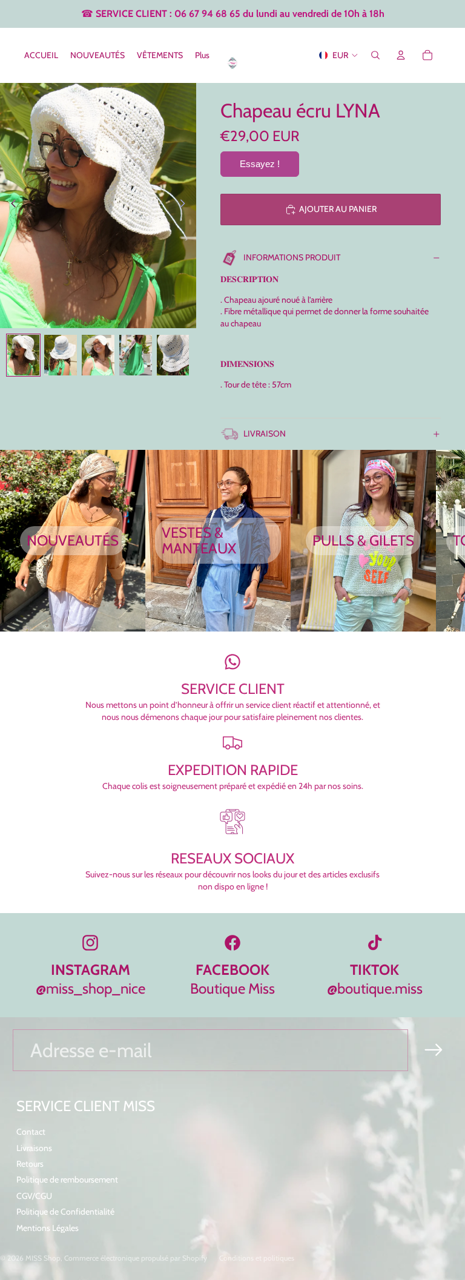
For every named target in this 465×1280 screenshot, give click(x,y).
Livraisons (34, 1148)
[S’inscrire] (434, 1050)
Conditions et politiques (256, 1257)
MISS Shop (43, 1257)
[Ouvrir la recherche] (375, 55)
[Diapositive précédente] (10, 205)
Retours (30, 1163)
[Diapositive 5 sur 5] (173, 355)
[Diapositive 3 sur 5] (98, 355)
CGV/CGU (34, 1195)
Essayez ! (260, 164)
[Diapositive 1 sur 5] (23, 355)
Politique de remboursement (67, 1179)
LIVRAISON (264, 433)
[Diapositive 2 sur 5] (60, 355)
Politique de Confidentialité (65, 1211)
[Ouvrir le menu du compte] (401, 55)
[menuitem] (202, 55)
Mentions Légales (47, 1227)
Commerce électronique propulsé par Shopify (135, 1257)
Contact (30, 1131)
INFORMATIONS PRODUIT (291, 257)
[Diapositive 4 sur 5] (135, 355)
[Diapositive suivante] (186, 205)
